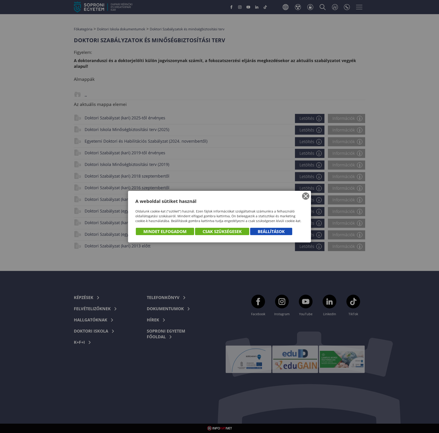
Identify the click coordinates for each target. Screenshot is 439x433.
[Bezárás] (306, 196)
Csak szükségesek (222, 231)
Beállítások (271, 231)
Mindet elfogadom (165, 231)
